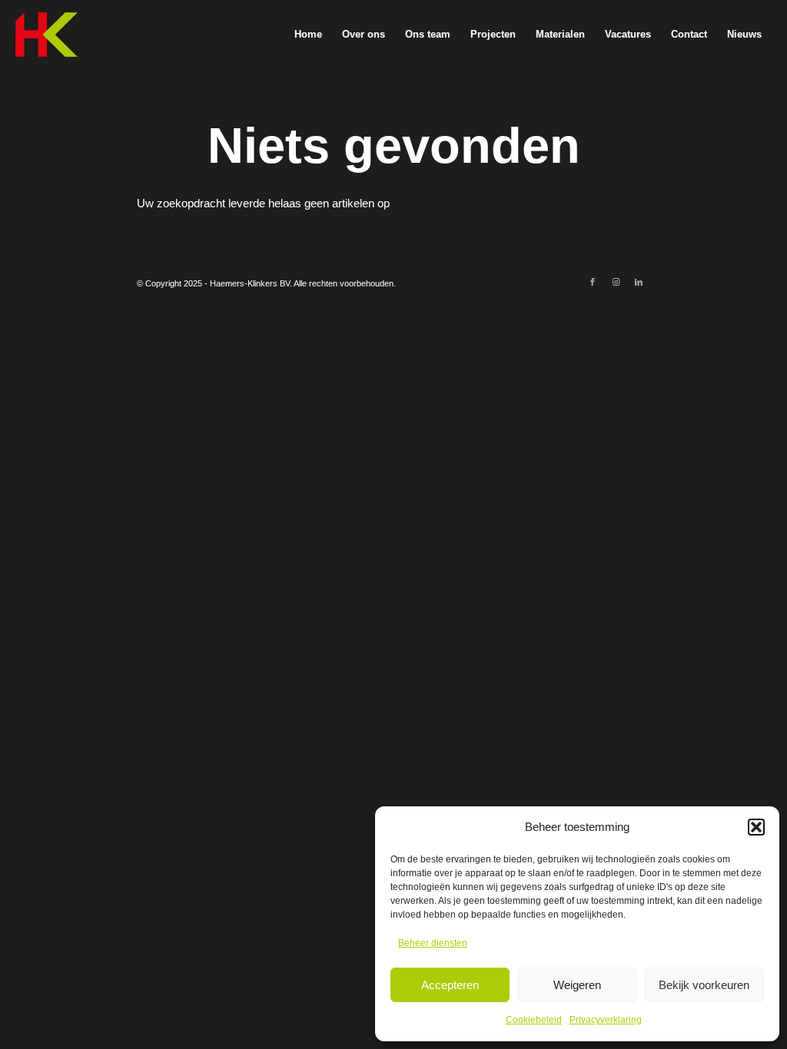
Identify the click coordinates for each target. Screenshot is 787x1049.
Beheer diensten (432, 943)
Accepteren (450, 984)
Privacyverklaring (605, 1019)
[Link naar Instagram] (615, 281)
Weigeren (577, 984)
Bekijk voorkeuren (704, 984)
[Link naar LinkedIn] (638, 281)
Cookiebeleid (534, 1019)
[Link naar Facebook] (592, 281)
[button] (756, 827)
